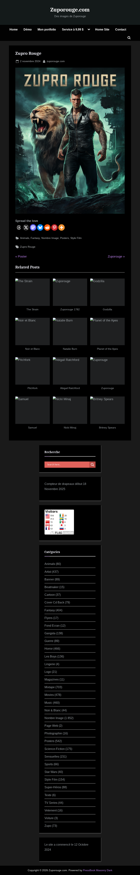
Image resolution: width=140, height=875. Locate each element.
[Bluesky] (40, 227)
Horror (48, 648)
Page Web (51, 725)
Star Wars (50, 771)
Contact (120, 29)
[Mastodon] (33, 227)
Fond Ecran (52, 625)
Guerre (48, 641)
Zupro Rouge (27, 246)
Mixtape (49, 687)
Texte (47, 795)
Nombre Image (50, 238)
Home (13, 29)
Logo (47, 671)
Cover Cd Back (54, 602)
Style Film (76, 238)
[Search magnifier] (92, 465)
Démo (28, 29)
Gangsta (49, 633)
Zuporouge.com (70, 9)
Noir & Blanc (52, 710)
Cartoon (49, 594)
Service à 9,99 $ (72, 29)
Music (48, 702)
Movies (49, 694)
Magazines (51, 679)
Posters (64, 238)
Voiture (49, 818)
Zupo (47, 825)
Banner (49, 579)
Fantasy (35, 238)
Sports (48, 764)
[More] (61, 227)
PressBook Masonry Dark (97, 870)
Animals (24, 238)
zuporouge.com (56, 61)
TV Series (50, 802)
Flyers (48, 617)
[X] (26, 227)
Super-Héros (52, 787)
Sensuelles (51, 756)
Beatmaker (51, 587)
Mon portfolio (47, 29)
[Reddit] (47, 227)
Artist (47, 571)
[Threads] (19, 227)
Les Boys (50, 656)
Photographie (53, 733)
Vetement (50, 810)
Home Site (102, 29)
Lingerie (49, 664)
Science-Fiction (54, 748)
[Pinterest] (54, 227)
